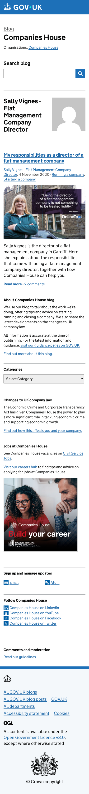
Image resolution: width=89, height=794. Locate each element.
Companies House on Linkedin (34, 607)
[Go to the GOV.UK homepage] (23, 7)
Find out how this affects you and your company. (43, 430)
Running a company (68, 174)
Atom (55, 582)
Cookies (62, 713)
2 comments (34, 284)
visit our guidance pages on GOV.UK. (50, 345)
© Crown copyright (44, 781)
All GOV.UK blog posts (25, 699)
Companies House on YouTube (34, 613)
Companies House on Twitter (32, 623)
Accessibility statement (26, 713)
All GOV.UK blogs (20, 692)
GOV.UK (59, 699)
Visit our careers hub (20, 467)
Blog (9, 29)
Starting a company (20, 179)
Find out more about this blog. (28, 354)
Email (14, 582)
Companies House (35, 37)
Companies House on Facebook (35, 618)
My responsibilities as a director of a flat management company (44, 158)
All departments (19, 706)
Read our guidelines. (20, 657)
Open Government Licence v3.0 (34, 737)
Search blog (17, 63)
